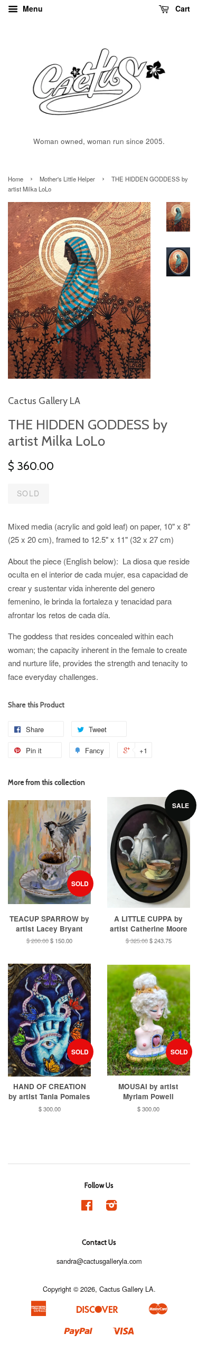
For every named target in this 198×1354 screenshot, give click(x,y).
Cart (181, 8)
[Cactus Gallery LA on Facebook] (87, 1207)
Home (15, 179)
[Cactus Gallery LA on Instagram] (111, 1207)
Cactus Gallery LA (126, 1289)
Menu (32, 8)
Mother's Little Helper (67, 179)
